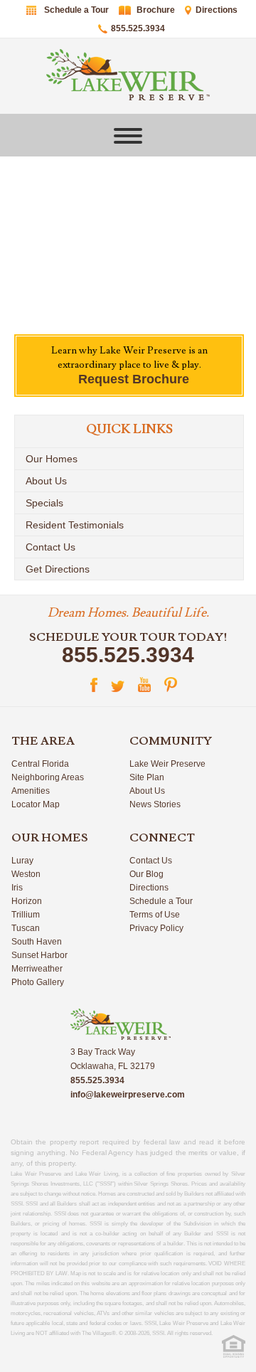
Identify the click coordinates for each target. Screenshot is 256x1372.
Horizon (26, 901)
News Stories (155, 804)
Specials (44, 503)
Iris (17, 888)
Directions (217, 10)
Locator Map (35, 804)
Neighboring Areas (47, 777)
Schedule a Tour (76, 10)
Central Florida (40, 764)
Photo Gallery (37, 982)
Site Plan (146, 777)
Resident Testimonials (75, 525)
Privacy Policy (156, 928)
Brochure (156, 10)
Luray (22, 861)
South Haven (36, 942)
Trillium (25, 915)
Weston (26, 874)
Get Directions (58, 569)
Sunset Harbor (39, 955)
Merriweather (37, 969)
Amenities (30, 791)
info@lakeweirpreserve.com (127, 1095)
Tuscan (25, 928)
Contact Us (50, 547)
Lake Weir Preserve (167, 764)
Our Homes (52, 458)
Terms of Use (154, 915)
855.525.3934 (138, 28)
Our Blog (146, 874)
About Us (46, 480)
